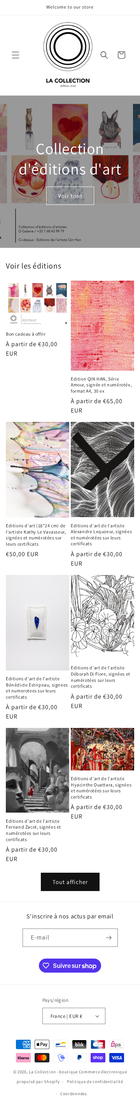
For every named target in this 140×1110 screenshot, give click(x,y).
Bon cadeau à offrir (26, 334)
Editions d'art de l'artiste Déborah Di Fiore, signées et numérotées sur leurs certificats (100, 677)
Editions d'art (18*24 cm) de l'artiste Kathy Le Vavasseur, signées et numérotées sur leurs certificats (36, 535)
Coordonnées (73, 1093)
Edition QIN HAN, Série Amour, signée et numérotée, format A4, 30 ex (101, 385)
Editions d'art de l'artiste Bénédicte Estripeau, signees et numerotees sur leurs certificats (37, 688)
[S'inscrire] (108, 938)
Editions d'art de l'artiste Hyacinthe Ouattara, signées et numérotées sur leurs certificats (101, 788)
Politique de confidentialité (95, 1081)
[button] (15, 55)
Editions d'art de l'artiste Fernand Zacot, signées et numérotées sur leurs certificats (33, 830)
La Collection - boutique (53, 1071)
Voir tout (70, 195)
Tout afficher (70, 882)
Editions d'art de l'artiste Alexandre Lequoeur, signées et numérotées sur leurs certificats (101, 535)
